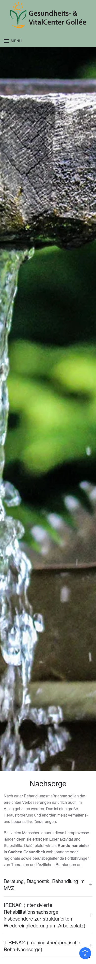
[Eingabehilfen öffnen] (85, 953)
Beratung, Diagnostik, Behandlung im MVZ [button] (44, 884)
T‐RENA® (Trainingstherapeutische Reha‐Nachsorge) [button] (42, 946)
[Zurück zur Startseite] (48, 15)
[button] (13, 41)
